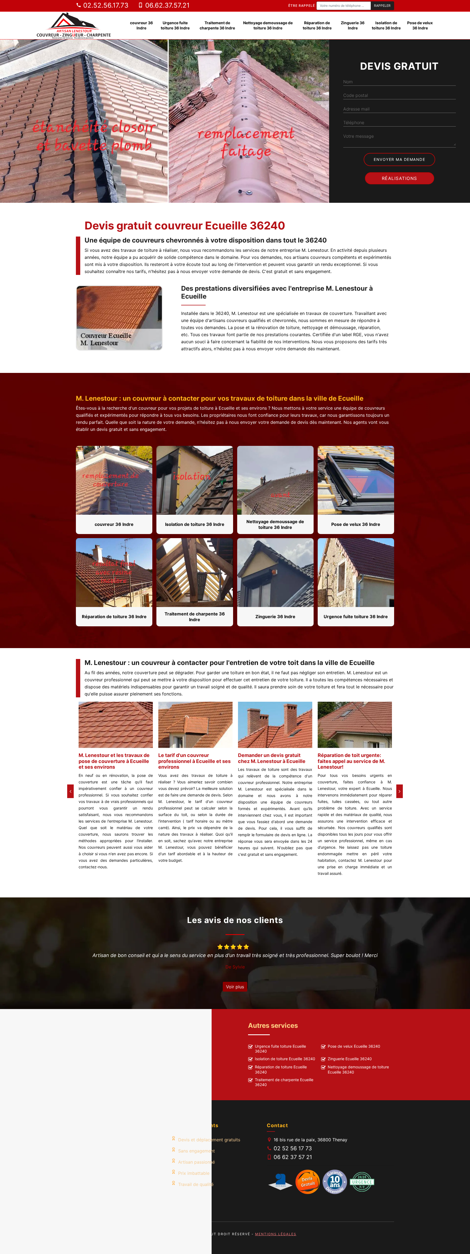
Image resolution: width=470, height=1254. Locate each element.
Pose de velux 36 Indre (420, 25)
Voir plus (235, 986)
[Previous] (70, 791)
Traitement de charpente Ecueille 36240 (284, 1082)
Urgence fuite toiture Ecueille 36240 (280, 1048)
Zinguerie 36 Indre (352, 25)
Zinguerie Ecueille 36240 (350, 1058)
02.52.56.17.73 (104, 5)
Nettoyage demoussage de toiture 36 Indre (268, 25)
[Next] (399, 791)
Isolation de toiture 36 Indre (386, 25)
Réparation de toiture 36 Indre (317, 25)
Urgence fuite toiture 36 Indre (175, 25)
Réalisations (399, 178)
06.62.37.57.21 (166, 5)
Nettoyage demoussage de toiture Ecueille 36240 (358, 1069)
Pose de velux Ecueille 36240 (354, 1046)
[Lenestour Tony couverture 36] (74, 25)
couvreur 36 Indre (141, 25)
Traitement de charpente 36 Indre (217, 25)
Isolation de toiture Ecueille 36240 (285, 1058)
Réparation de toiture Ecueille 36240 (281, 1069)
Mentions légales (275, 1234)
